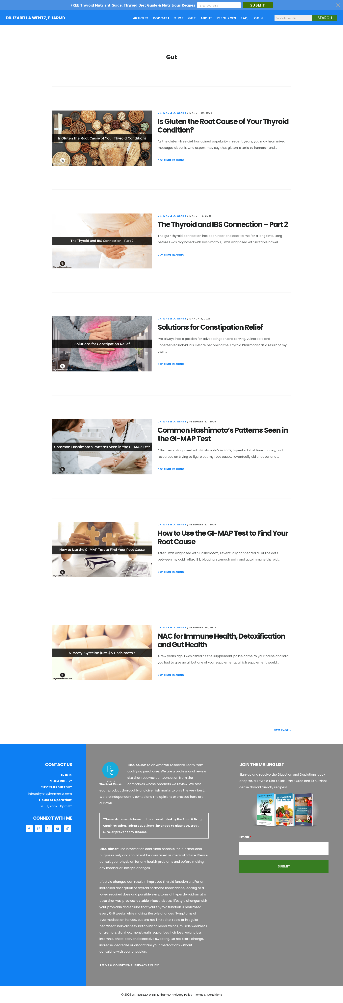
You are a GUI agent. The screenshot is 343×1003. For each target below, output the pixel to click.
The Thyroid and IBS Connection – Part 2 (223, 224)
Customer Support (56, 787)
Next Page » (282, 730)
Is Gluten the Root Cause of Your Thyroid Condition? (223, 125)
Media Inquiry (61, 781)
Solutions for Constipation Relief (210, 327)
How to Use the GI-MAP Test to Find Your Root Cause (223, 537)
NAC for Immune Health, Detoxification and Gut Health (221, 640)
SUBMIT (257, 5)
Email (245, 837)
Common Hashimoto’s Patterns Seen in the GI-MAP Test (223, 434)
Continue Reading (171, 160)
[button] (171, 5)
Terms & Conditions (115, 965)
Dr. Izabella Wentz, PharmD (35, 18)
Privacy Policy (146, 965)
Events (66, 775)
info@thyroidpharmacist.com (50, 794)
